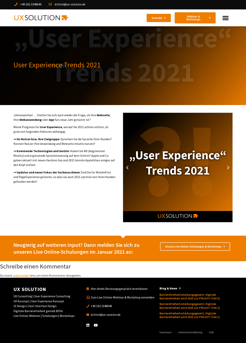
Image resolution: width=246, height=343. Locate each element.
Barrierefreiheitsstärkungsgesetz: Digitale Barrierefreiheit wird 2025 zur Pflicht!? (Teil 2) (190, 305)
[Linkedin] (87, 325)
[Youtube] (95, 325)
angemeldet (21, 275)
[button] (225, 18)
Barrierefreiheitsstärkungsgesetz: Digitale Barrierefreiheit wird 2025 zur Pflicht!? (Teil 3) (190, 296)
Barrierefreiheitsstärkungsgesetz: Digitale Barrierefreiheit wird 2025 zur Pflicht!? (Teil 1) (190, 315)
